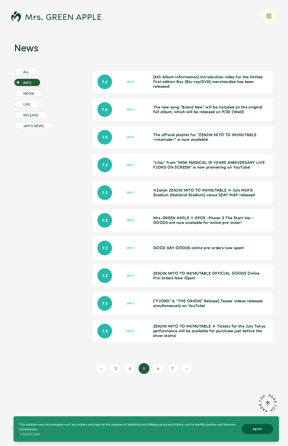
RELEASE (30, 115)
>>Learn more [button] (30, 433)
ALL (26, 72)
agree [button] (257, 428)
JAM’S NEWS (33, 126)
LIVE (26, 104)
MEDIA (28, 93)
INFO (27, 82)
